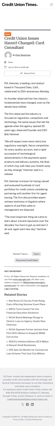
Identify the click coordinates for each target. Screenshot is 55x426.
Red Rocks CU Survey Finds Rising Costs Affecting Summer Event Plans (25, 302)
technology (10, 122)
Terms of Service (45, 417)
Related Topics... (21, 254)
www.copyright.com (21, 279)
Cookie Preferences (34, 419)
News (7, 34)
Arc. (19, 417)
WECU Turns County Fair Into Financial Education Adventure (22, 311)
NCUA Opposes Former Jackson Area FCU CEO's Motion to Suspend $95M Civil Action (27, 333)
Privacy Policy (18, 419)
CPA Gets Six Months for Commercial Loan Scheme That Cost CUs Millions (27, 351)
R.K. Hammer (11, 83)
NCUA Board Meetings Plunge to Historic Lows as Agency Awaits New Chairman (25, 321)
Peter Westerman (22, 55)
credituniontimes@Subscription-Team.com (27, 399)
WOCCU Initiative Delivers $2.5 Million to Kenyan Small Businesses (27, 343)
